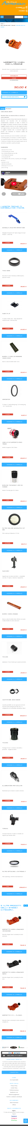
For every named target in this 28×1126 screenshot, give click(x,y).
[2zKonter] (14, 390)
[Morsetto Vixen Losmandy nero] (14, 963)
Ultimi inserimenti (14, 1102)
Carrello (20, 7)
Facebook (14, 1116)
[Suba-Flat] (14, 304)
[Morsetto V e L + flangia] (14, 1006)
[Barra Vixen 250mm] (14, 605)
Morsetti (13, 25)
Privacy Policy (14, 1085)
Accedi (22, 11)
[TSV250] (14, 734)
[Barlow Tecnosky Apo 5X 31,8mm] (14, 476)
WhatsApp (14, 1120)
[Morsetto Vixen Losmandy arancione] (14, 920)
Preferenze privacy (14, 1090)
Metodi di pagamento (14, 1094)
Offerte (14, 1104)
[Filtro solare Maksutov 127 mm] (14, 519)
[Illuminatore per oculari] (14, 776)
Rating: (7, 13)
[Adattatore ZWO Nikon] (14, 691)
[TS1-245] (14, 648)
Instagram (14, 1118)
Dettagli (3, 108)
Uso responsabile (14, 1080)
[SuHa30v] (14, 562)
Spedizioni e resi (14, 1092)
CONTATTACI (14, 1072)
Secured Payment (14, 1055)
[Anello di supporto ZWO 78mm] (14, 433)
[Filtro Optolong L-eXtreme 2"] (14, 862)
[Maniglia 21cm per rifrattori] (14, 219)
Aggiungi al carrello (14, 250)
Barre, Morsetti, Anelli (5, 25)
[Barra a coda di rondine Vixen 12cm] (14, 347)
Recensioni (8, 108)
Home (2, 23)
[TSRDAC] (14, 819)
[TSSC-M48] (14, 262)
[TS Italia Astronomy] (13, 4)
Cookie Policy (14, 1088)
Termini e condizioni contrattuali (14, 1096)
